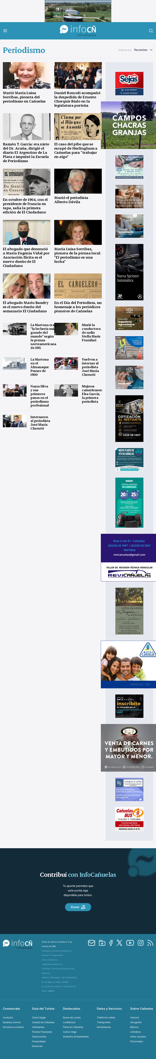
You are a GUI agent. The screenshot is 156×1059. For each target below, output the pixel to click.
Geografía (136, 1022)
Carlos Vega (69, 1031)
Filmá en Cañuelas (73, 1027)
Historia (134, 1017)
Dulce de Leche (72, 1017)
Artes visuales (138, 1036)
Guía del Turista (43, 1008)
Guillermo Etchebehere (76, 1036)
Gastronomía (39, 1036)
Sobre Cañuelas (141, 1008)
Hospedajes (39, 1041)
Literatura (135, 1031)
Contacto (8, 1017)
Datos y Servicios (109, 1008)
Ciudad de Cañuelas (43, 1022)
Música (134, 1027)
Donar (75, 907)
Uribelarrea (38, 1027)
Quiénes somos (12, 1022)
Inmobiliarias (104, 1027)
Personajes (136, 1041)
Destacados (71, 1008)
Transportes (104, 1022)
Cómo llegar (39, 1017)
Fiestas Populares (42, 1031)
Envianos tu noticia (13, 1027)
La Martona (69, 1022)
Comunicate (11, 1008)
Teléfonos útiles (106, 1017)
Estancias (37, 1046)
